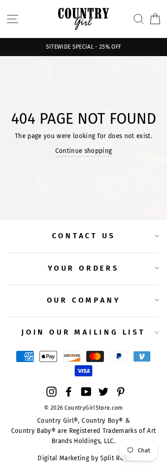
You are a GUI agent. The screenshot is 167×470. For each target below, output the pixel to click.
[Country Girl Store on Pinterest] (121, 391)
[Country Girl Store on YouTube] (86, 391)
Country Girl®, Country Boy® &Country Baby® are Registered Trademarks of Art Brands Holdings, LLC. (83, 431)
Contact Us (84, 235)
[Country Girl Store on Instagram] (51, 391)
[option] (83, 47)
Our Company (84, 300)
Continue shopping (83, 151)
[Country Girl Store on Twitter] (103, 391)
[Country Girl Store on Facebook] (69, 391)
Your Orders (83, 268)
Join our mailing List (83, 332)
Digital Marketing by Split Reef (83, 458)
